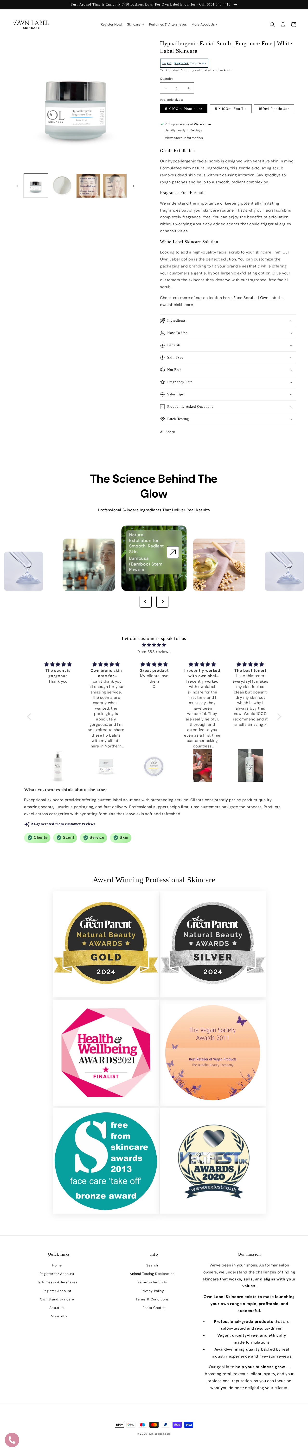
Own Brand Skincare (57, 1299)
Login (167, 63)
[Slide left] (17, 185)
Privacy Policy (152, 1291)
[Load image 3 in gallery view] (88, 186)
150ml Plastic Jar (274, 109)
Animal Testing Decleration (152, 1274)
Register (181, 63)
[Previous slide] (146, 602)
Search (152, 1265)
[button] (272, 24)
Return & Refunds (152, 1282)
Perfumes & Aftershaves (57, 1282)
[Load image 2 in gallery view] (62, 186)
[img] (154, 645)
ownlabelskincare (159, 1433)
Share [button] (170, 432)
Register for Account (57, 1274)
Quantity (166, 79)
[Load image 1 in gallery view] (36, 186)
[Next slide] (162, 602)
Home (57, 1265)
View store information (184, 138)
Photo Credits (154, 1307)
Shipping (187, 70)
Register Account (57, 1291)
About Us (57, 1307)
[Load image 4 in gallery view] (115, 186)
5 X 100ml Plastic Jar (183, 109)
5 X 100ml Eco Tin (231, 109)
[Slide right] (133, 185)
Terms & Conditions (152, 1299)
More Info (59, 1316)
